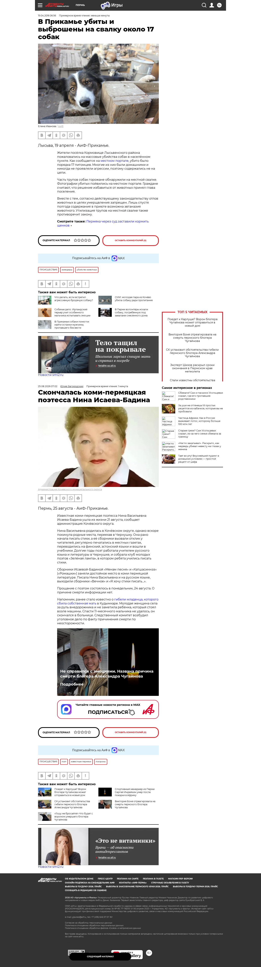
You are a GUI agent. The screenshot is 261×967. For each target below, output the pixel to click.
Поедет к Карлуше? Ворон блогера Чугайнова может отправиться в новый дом (192, 322)
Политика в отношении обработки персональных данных (94, 925)
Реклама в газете (153, 879)
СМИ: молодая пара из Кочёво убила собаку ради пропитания (134, 299)
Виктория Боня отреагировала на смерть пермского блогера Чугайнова (192, 338)
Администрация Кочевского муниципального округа (70, 489)
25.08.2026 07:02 (47, 386)
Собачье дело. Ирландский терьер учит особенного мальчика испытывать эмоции (72, 312)
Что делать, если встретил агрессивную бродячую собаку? (73, 299)
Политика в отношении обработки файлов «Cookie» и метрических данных (103, 928)
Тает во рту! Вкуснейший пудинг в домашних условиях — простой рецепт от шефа (198, 458)
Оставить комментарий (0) (130, 240)
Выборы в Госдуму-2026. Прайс (83, 886)
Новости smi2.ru (50, 375)
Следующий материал (100, 956)
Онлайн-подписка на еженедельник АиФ (90, 883)
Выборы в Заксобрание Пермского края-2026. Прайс (137, 886)
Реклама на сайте (128, 879)
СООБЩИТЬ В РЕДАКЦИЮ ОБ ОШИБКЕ (86, 890)
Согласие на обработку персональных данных (88, 923)
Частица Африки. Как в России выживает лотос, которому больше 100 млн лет (199, 421)
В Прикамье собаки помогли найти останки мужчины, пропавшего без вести (71, 324)
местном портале (115, 161)
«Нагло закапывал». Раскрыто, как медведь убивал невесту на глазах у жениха (199, 446)
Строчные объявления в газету (170, 883)
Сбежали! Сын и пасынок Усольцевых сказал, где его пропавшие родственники (200, 395)
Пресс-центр (105, 879)
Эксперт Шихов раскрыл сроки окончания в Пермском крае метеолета (192, 368)
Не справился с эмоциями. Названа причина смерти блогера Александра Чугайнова (106, 674)
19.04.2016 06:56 (47, 15)
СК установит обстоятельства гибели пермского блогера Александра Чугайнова (192, 353)
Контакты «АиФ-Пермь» (133, 883)
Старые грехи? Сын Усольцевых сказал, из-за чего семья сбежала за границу (199, 433)
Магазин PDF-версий (180, 879)
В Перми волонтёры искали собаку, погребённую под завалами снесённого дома (131, 312)
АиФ (60, 126)
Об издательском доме (79, 879)
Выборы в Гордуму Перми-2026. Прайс (195, 886)
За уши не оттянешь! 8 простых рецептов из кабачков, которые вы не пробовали (200, 408)
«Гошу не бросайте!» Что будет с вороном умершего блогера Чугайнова (73, 816)
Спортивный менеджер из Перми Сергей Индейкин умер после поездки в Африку (135, 792)
